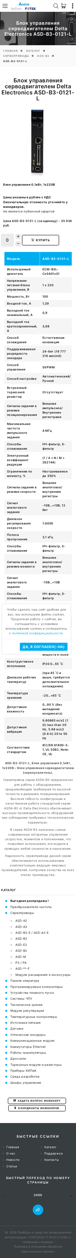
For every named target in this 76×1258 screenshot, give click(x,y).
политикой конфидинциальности (37, 633)
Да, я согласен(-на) (44, 647)
